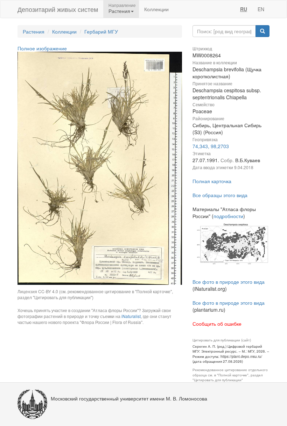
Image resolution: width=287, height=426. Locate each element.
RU (243, 9)
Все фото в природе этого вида (228, 281)
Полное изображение (42, 48)
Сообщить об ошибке (216, 323)
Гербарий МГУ (101, 31)
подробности (228, 215)
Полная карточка (211, 181)
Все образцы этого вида (219, 195)
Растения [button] (119, 10)
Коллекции (156, 9)
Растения (33, 31)
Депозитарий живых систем (58, 9)
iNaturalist (131, 316)
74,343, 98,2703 (210, 146)
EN (261, 9)
